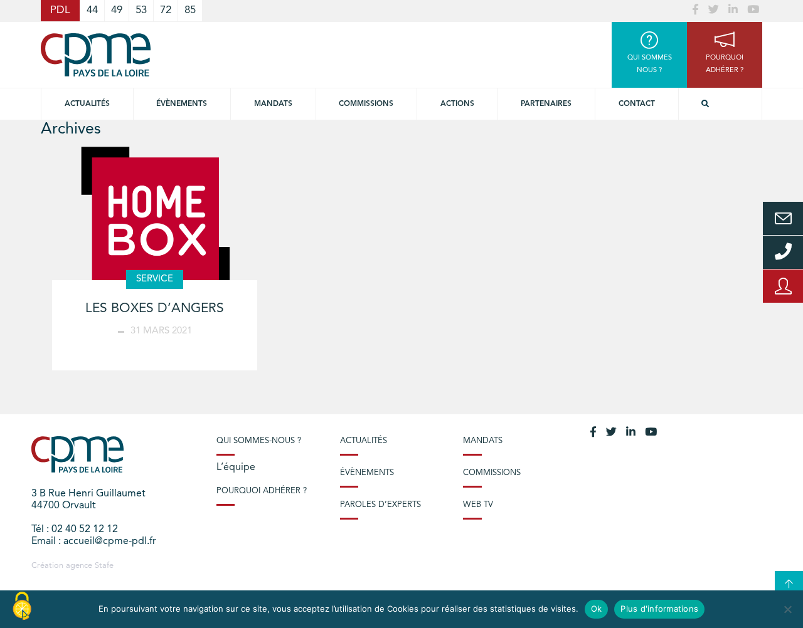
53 (141, 10)
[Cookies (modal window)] (22, 606)
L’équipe (235, 468)
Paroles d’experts (380, 505)
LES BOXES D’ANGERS (154, 308)
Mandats (273, 104)
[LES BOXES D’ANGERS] (155, 220)
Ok (596, 609)
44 (92, 10)
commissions (366, 104)
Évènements (181, 104)
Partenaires (546, 104)
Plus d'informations (659, 609)
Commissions (492, 473)
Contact (637, 104)
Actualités (87, 104)
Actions (457, 104)
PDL (60, 10)
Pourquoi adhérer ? (261, 491)
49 (116, 10)
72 (165, 10)
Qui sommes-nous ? (258, 441)
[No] (787, 609)
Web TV (478, 505)
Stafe (104, 566)
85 (190, 10)
